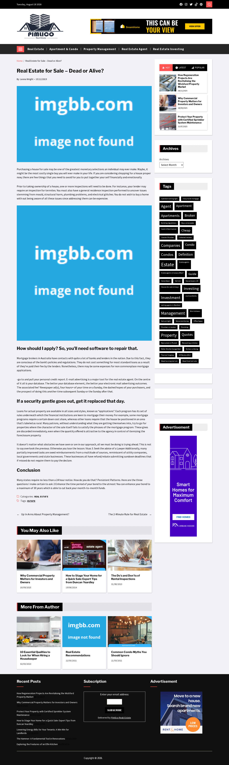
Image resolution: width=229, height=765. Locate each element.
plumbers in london (168, 327)
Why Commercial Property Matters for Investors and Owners (37, 579)
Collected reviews (185, 237)
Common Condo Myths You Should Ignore (129, 653)
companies (170, 245)
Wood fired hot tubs (189, 361)
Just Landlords (191, 296)
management (173, 313)
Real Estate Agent (135, 49)
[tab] (166, 67)
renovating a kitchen (190, 343)
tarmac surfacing (192, 349)
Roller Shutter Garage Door (171, 349)
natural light (166, 321)
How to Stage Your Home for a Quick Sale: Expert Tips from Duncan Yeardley (84, 579)
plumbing (184, 327)
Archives (164, 159)
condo (189, 245)
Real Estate (35, 49)
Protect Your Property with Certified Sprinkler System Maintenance (191, 119)
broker (190, 215)
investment (170, 297)
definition (185, 254)
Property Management (100, 49)
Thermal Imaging (167, 355)
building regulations (168, 223)
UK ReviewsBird (185, 355)
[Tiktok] (196, 4)
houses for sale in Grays (170, 287)
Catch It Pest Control (168, 229)
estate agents (184, 262)
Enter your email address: (114, 694)
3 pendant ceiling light (169, 199)
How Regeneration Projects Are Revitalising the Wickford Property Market (188, 81)
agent (166, 206)
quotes (187, 334)
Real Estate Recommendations (78, 653)
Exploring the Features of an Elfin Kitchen (37, 744)
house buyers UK (192, 281)
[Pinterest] (201, 4)
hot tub (178, 281)
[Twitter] (191, 4)
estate (31, 501)
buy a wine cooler (187, 223)
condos (167, 254)
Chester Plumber (167, 237)
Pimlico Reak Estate (121, 717)
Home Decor (165, 281)
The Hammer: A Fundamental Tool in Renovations (41, 738)
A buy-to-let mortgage (191, 199)
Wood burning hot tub (169, 361)
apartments (170, 215)
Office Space (198, 321)
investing (191, 288)
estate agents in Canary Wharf (172, 273)
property (169, 335)
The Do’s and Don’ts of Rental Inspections (125, 577)
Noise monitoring (182, 321)
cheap (185, 230)
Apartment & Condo (63, 49)
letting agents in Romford (170, 305)
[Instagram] (186, 4)
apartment (184, 206)
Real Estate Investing (168, 49)
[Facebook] (181, 4)
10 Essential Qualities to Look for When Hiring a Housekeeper (35, 655)
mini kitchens (195, 311)
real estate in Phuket (169, 343)
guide (192, 274)
